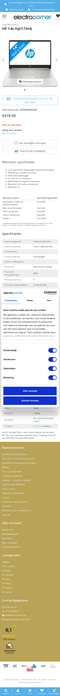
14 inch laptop (34, 432)
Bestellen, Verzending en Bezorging (19, 463)
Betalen (5, 467)
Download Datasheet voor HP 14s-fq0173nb (33, 100)
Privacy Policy (8, 489)
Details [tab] (30, 300)
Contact (5, 497)
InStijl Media (35, 682)
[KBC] (35, 667)
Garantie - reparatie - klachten (16, 480)
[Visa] (7, 667)
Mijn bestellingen (10, 534)
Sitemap (6, 514)
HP (3, 435)
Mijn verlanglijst (9, 542)
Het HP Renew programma (14, 454)
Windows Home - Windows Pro (16, 510)
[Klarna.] (53, 667)
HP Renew (38, 426)
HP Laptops (7, 574)
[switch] (52, 359)
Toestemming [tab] (11, 300)
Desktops (6, 570)
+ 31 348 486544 (11, 611)
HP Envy (6, 579)
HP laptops (11, 133)
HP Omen (6, 583)
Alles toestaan (30, 391)
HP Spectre (7, 592)
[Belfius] (25, 667)
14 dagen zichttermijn (12, 476)
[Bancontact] (16, 667)
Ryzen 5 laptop (40, 435)
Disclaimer (7, 506)
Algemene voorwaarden (13, 493)
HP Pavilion (7, 587)
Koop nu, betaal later (12, 471)
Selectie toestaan (30, 400)
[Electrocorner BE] (32, 17)
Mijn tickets (7, 538)
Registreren (7, 529)
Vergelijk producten (11, 547)
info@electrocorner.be (15, 615)
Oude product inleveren (13, 484)
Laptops (6, 562)
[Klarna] (30, 670)
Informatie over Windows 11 (15, 501)
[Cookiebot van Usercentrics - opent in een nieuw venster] (44, 293)
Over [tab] (49, 300)
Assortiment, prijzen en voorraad (17, 458)
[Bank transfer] (44, 667)
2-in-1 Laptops (9, 566)
